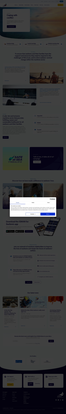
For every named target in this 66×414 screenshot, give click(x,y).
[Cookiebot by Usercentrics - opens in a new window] (50, 199)
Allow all (47, 214)
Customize (32, 214)
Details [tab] (33, 202)
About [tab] (48, 202)
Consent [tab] (17, 202)
